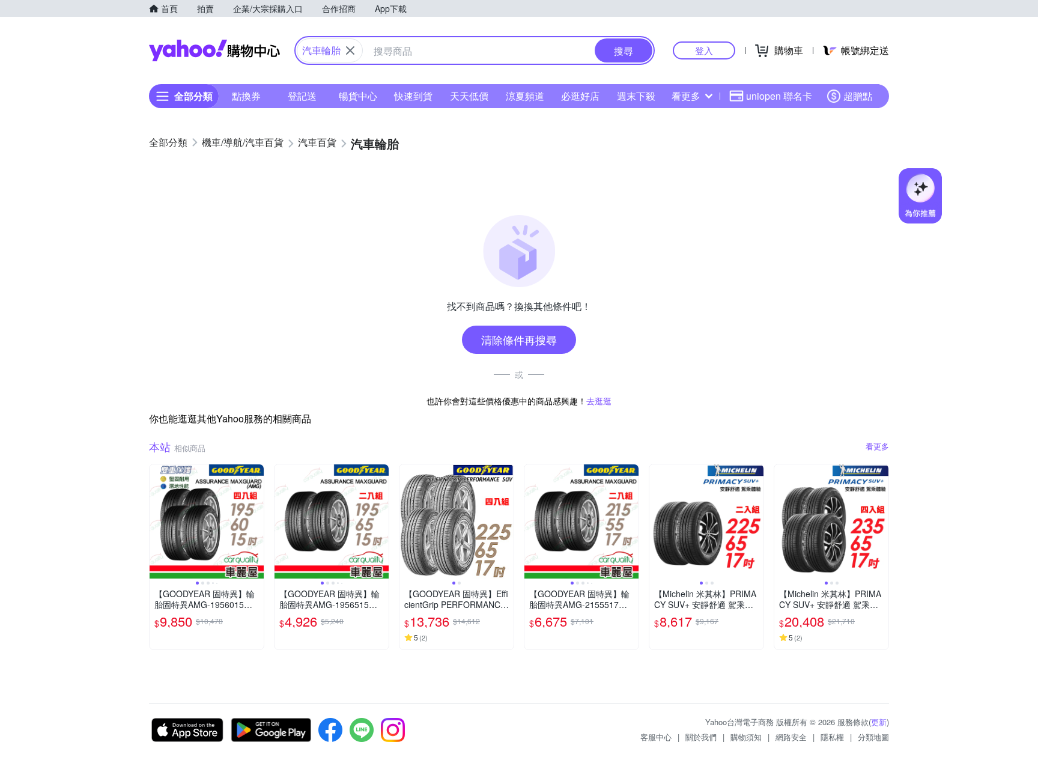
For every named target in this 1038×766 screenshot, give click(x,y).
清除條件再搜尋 (519, 339)
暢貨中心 (358, 96)
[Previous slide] (157, 521)
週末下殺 (636, 96)
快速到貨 (413, 96)
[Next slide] (256, 521)
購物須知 (746, 737)
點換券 (246, 96)
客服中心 (656, 737)
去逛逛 (599, 401)
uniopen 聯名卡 (779, 96)
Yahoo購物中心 (214, 50)
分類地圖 (873, 737)
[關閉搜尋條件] (350, 50)
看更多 (686, 96)
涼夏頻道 (525, 96)
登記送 (302, 96)
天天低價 (469, 96)
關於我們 (701, 737)
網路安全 (791, 737)
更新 (879, 722)
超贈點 (857, 96)
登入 (704, 50)
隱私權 (832, 737)
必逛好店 (580, 96)
